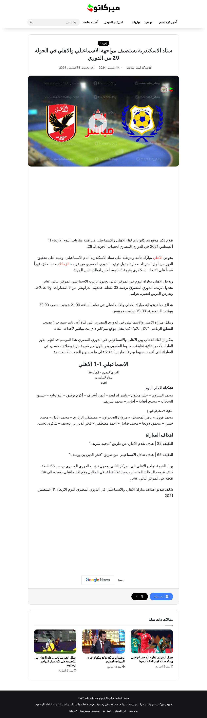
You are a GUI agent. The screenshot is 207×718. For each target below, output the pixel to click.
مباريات (136, 22)
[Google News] (97, 580)
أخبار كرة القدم (168, 22)
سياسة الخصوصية (90, 710)
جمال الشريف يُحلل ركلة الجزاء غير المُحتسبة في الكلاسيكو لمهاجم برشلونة (55, 661)
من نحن (133, 710)
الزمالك (63, 264)
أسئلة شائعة (90, 22)
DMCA (73, 710)
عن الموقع (120, 710)
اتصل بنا (107, 710)
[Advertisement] (103, 201)
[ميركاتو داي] (103, 8)
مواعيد (149, 22)
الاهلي (157, 257)
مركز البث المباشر (137, 67)
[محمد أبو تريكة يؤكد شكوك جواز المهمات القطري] (103, 641)
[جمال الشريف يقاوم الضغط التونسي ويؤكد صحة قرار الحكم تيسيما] (152, 641)
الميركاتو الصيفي (114, 22)
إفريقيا (103, 43)
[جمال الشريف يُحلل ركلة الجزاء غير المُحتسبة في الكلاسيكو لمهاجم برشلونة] (55, 641)
